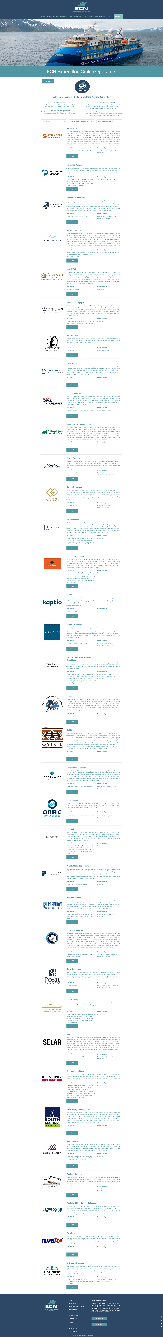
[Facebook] (161, 1323)
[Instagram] (161, 1317)
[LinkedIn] (161, 1320)
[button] (49, 16)
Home (70, 1300)
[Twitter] (161, 1327)
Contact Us (72, 1322)
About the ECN (73, 1303)
